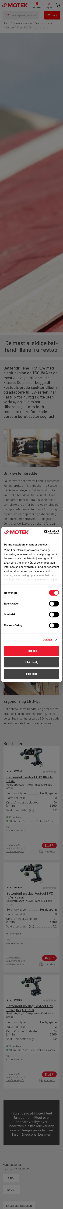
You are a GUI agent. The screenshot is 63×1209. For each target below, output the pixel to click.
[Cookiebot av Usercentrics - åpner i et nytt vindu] (44, 532)
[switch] (54, 603)
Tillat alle (31, 650)
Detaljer (47, 639)
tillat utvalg (31, 662)
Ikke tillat (31, 673)
